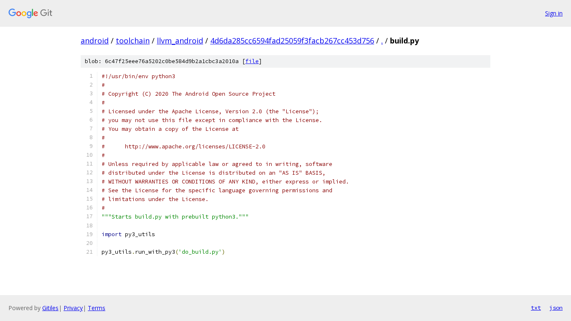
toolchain (133, 41)
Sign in (554, 13)
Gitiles (50, 308)
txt (536, 307)
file (252, 61)
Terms (96, 308)
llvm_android (180, 41)
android (95, 41)
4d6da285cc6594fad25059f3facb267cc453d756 (292, 41)
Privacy (73, 308)
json (556, 307)
